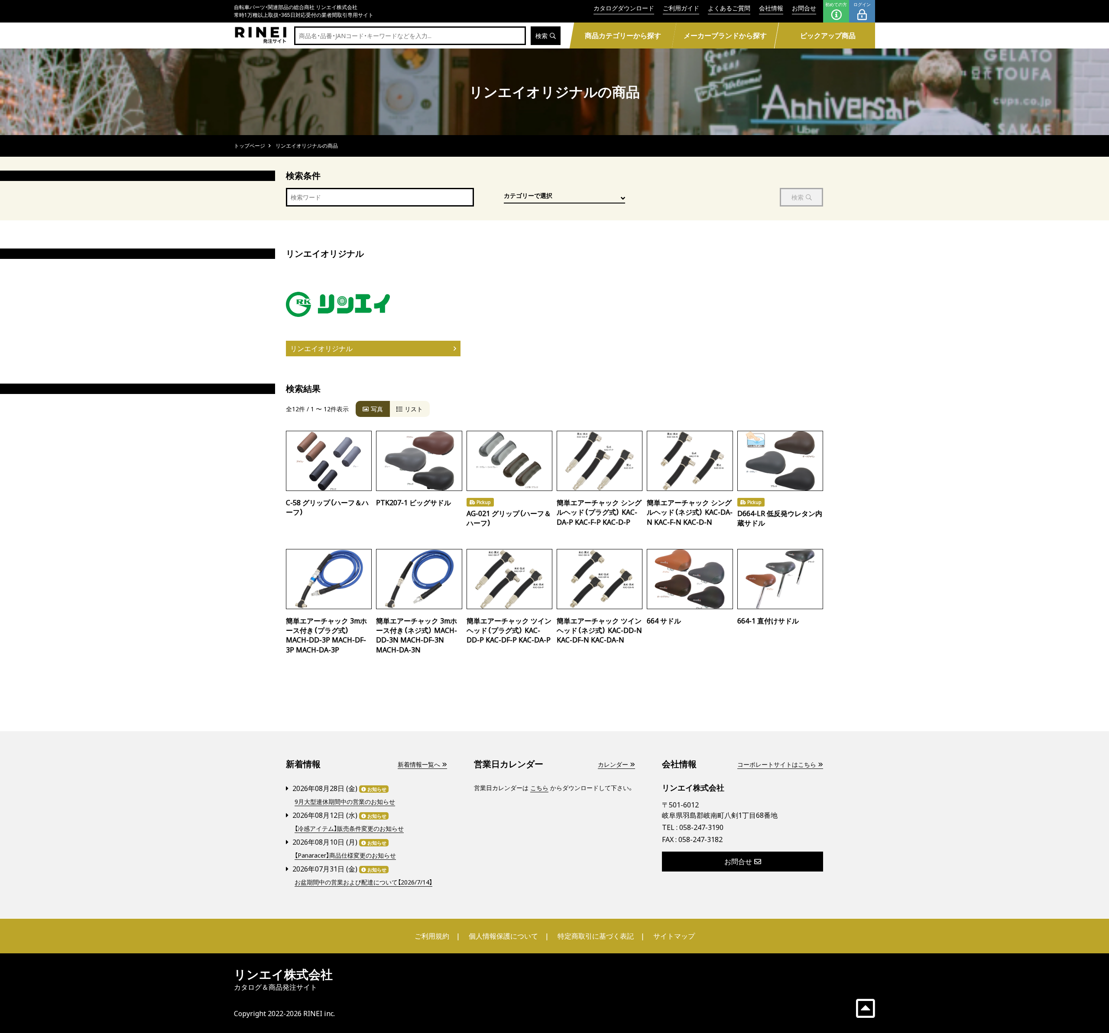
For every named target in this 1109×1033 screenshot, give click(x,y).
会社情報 (771, 8)
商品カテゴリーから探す (622, 35)
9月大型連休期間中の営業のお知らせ (345, 801)
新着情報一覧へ (419, 764)
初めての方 (836, 4)
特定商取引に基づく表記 (596, 936)
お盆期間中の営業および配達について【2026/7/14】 (363, 882)
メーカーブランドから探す (725, 35)
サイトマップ (674, 936)
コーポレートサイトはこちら (776, 764)
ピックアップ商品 (828, 35)
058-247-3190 (701, 827)
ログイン (862, 4)
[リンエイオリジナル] (371, 304)
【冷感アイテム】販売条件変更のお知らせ (349, 828)
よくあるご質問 (729, 8)
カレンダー (613, 764)
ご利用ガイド (681, 8)
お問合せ (804, 8)
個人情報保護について (503, 936)
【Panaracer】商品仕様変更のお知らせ (345, 855)
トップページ (249, 145)
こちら (539, 788)
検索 (541, 36)
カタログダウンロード (623, 8)
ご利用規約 (432, 936)
